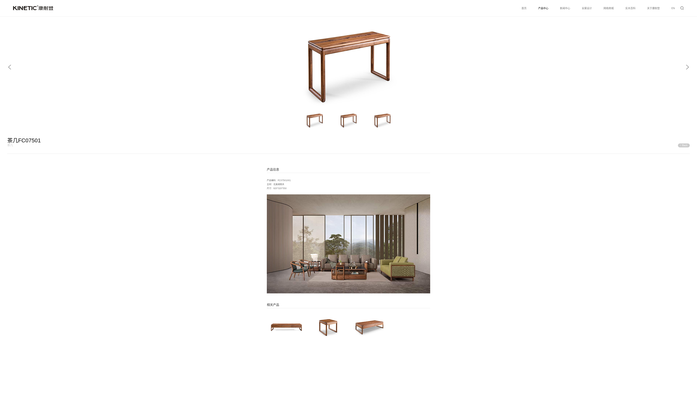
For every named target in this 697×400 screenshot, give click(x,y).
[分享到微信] (654, 366)
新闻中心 (565, 8)
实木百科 (630, 8)
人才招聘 (595, 383)
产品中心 (543, 8)
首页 (524, 8)
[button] (9, 67)
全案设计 (587, 8)
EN (673, 8)
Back (685, 145)
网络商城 (609, 8)
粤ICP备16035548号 (48, 388)
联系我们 (609, 383)
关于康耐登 (653, 8)
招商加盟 (581, 383)
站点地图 (623, 383)
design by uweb (104, 383)
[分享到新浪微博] (650, 366)
